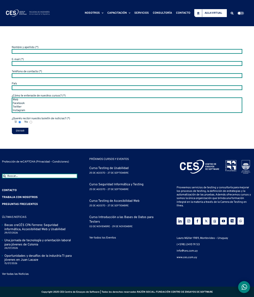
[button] (232, 13)
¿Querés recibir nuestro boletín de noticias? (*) (41, 118)
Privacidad (43, 161)
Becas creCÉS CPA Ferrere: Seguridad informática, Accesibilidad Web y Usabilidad (34, 227)
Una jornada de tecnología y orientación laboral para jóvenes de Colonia (37, 242)
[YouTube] (223, 221)
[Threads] (215, 221)
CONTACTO (9, 190)
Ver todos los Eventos (102, 237)
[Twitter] (127, 107)
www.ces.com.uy (187, 257)
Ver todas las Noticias (15, 274)
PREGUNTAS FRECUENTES (20, 204)
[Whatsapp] (241, 221)
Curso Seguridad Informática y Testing (116, 184)
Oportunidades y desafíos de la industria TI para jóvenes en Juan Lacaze (38, 258)
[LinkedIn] (180, 221)
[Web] (127, 100)
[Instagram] (127, 110)
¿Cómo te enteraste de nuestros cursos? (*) (39, 95)
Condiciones (60, 161)
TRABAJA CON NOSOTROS (20, 197)
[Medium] (232, 221)
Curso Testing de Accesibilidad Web (114, 201)
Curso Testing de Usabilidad (109, 168)
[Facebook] (127, 103)
